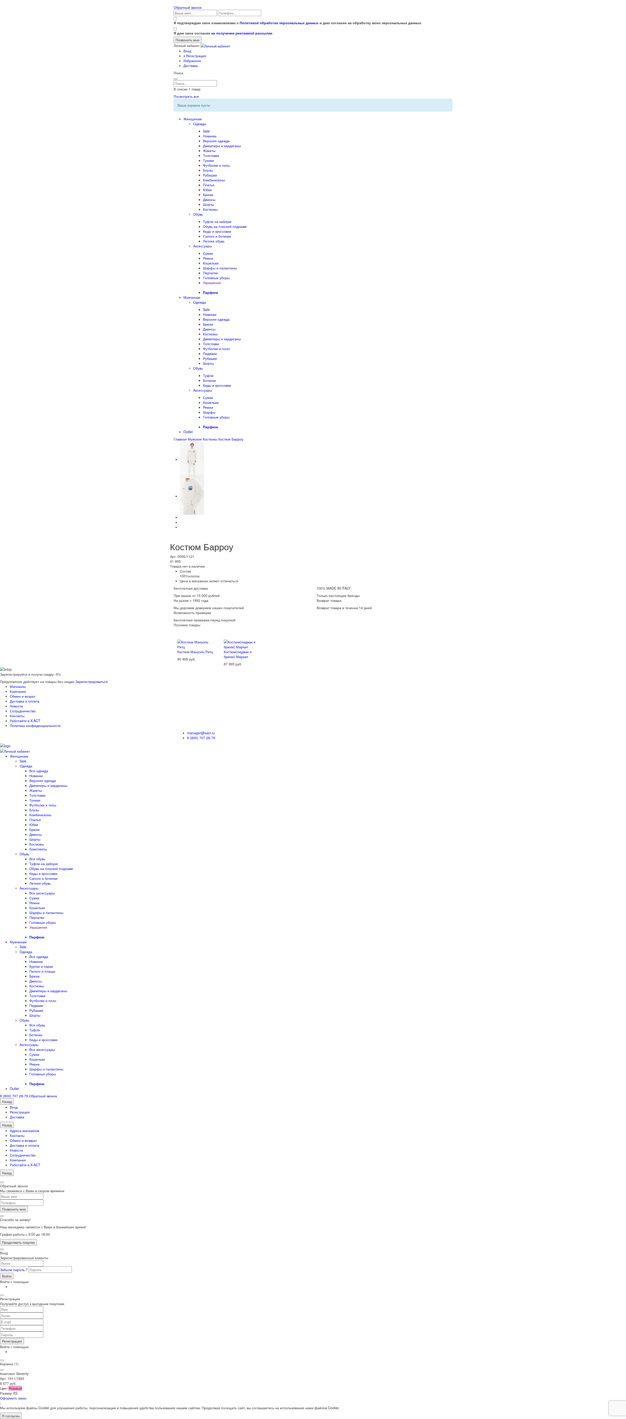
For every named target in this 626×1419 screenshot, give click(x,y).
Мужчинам (191, 297)
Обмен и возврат (23, 1140)
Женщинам (192, 118)
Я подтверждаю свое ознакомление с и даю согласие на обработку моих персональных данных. (298, 22)
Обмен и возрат (22, 696)
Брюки (208, 194)
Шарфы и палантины (220, 267)
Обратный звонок (187, 7)
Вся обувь (37, 858)
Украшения (212, 282)
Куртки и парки (41, 966)
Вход (187, 50)
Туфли (208, 375)
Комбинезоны (214, 179)
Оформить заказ (13, 1398)
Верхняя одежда (216, 140)
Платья (208, 184)
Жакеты (209, 150)
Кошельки (211, 263)
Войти (6, 1276)
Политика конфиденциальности (35, 725)
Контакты (17, 715)
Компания (18, 691)
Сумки (208, 253)
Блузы (208, 170)
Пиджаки (210, 353)
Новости (16, 706)
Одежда (199, 123)
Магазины (18, 686)
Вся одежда (38, 770)
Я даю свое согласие (223, 33)
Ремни (208, 258)
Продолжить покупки (18, 1242)
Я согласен (11, 1415)
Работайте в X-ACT (25, 720)
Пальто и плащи (42, 971)
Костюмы (210, 209)
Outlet (188, 431)
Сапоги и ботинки (217, 236)
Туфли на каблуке (217, 221)
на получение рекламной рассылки (241, 33)
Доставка (190, 65)
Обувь (198, 214)
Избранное (192, 60)
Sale (206, 131)
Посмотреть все (186, 96)
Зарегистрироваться (91, 681)
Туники (208, 160)
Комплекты (38, 849)
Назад (7, 1101)
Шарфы (209, 412)
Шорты (208, 204)
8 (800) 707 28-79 (201, 737)
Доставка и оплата (24, 701)
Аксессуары (202, 245)
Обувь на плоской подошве (225, 226)
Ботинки (209, 380)
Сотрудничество (23, 710)
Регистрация (194, 55)
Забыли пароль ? (14, 1269)
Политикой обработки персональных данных (279, 22)
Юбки (207, 189)
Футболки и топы (216, 165)
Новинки (209, 135)
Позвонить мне (14, 1209)
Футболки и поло (216, 348)
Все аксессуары (42, 893)
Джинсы (209, 199)
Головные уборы (216, 277)
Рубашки (210, 175)
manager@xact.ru (201, 732)
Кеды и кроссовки (217, 231)
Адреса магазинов (24, 1130)
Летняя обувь (213, 241)
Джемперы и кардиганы (222, 145)
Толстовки (211, 155)
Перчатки (210, 272)
